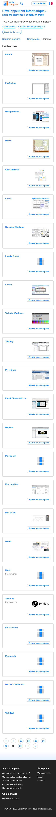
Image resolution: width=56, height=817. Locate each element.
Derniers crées (9, 46)
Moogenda (10, 656)
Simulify (9, 341)
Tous (4, 21)
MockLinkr (10, 456)
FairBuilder (10, 83)
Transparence (43, 773)
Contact (41, 780)
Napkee (9, 427)
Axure (8, 541)
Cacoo (8, 198)
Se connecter (39, 3)
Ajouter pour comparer (39, 70)
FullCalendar (11, 627)
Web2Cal (9, 713)
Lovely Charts (12, 256)
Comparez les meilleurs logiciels (16, 777)
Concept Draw (12, 169)
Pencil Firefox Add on (15, 398)
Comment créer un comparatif (16, 773)
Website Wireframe (14, 313)
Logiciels (14, 21)
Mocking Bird (11, 484)
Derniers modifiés (11, 39)
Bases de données (12, 32)
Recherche (21, 3)
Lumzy (8, 284)
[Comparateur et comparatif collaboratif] (10, 3)
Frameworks (9, 26)
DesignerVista (12, 111)
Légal (40, 777)
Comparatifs (33, 39)
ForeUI (8, 54)
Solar (7, 570)
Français (51, 3)
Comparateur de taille (12, 788)
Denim (8, 140)
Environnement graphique (31, 26)
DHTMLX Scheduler (14, 684)
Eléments (46, 39)
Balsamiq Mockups (14, 227)
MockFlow (10, 512)
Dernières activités (10, 798)
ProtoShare (10, 370)
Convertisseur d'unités (12, 784)
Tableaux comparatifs (12, 780)
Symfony (9, 598)
